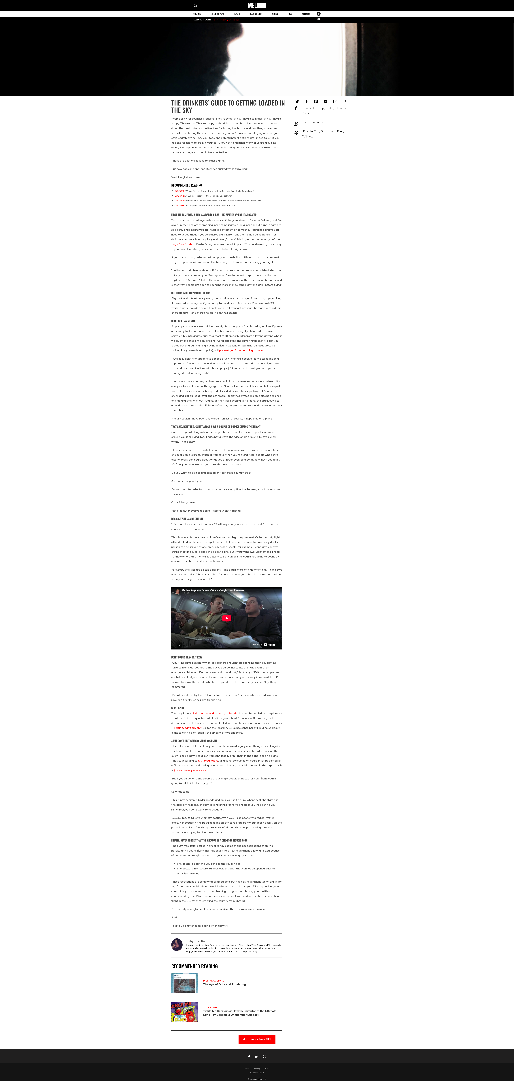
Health (237, 13)
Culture (197, 13)
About (246, 1068)
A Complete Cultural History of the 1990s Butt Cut (205, 205)
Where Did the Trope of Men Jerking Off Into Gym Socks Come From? (214, 191)
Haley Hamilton (219, 20)
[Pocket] (325, 101)
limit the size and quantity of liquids (214, 713)
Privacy (257, 1068)
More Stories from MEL (257, 1039)
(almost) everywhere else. (190, 770)
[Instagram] (344, 101)
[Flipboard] (316, 101)
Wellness (306, 13)
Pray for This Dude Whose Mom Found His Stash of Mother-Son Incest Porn (218, 200)
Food (290, 13)
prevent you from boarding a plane (241, 350)
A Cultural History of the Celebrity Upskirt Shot (203, 195)
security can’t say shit (188, 727)
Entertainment (217, 13)
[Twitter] (297, 101)
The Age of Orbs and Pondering (224, 984)
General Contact (257, 1073)
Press (267, 1068)
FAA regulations (208, 760)
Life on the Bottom (313, 122)
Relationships (256, 13)
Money (275, 13)
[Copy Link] (335, 101)
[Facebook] (306, 101)
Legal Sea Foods (181, 244)
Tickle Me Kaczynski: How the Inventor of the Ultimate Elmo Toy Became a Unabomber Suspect (239, 1012)
